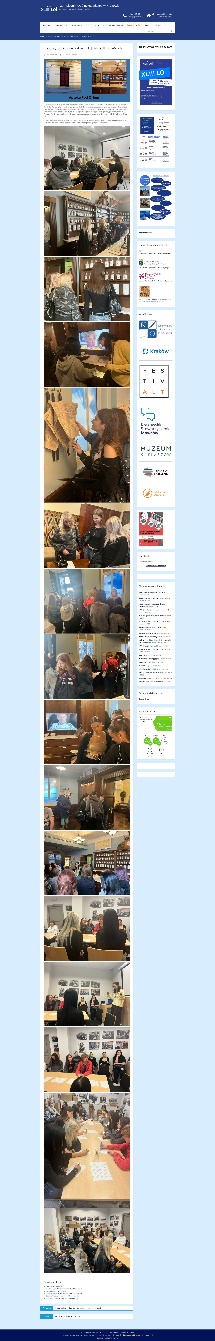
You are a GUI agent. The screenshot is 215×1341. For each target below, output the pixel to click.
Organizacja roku (61, 25)
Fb (165, 25)
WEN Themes (113, 1338)
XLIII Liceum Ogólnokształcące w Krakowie (89, 5)
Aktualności (73, 55)
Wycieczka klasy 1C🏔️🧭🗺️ (149, 678)
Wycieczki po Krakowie (148, 646)
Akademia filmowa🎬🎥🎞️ (149, 659)
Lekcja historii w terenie (148, 633)
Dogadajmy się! (145, 662)
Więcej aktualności (145, 232)
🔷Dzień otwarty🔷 (116, 25)
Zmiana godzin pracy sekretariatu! (152, 616)
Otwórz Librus (144, 699)
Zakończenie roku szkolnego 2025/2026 (154, 649)
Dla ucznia (76, 25)
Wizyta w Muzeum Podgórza (150, 637)
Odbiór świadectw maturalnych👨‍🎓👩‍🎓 (153, 627)
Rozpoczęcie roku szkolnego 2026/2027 (154, 598)
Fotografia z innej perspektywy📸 (151, 672)
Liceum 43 (46, 25)
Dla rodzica (99, 25)
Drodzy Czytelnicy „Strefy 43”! (150, 682)
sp (63, 55)
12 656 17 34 (134, 14)
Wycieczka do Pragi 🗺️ (148, 669)
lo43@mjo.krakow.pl (136, 17)
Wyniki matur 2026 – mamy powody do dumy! (156, 610)
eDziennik (146, 25)
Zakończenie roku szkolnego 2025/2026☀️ (155, 621)
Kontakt (158, 25)
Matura (87, 25)
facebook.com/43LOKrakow (68, 1298)
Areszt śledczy (145, 655)
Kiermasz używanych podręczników (152, 592)
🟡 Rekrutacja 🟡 (133, 25)
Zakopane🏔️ (144, 666)
